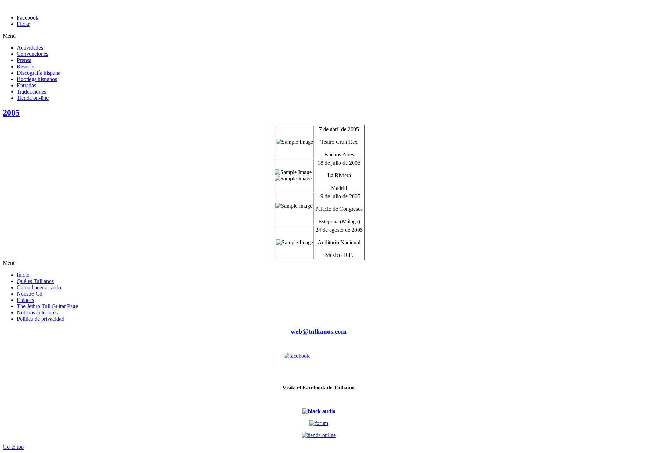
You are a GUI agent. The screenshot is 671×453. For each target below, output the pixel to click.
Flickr (23, 24)
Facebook (27, 18)
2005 (11, 112)
